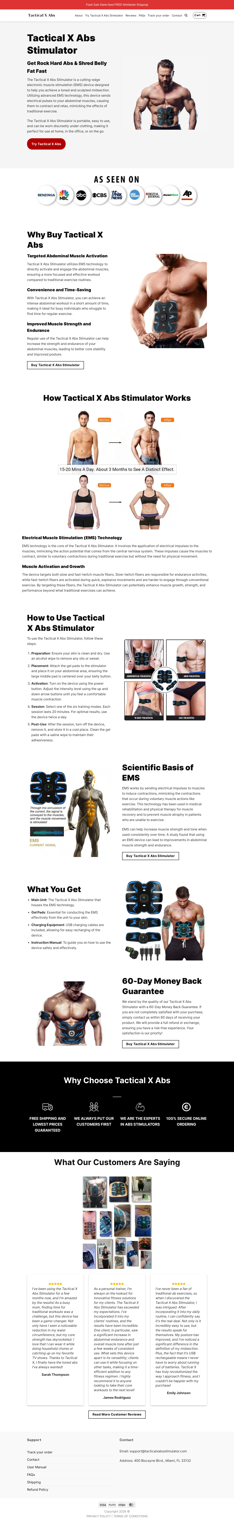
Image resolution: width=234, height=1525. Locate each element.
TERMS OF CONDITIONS (130, 1516)
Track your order (158, 15)
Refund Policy (37, 1489)
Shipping (34, 1482)
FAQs (142, 15)
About (79, 15)
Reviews (131, 15)
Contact (177, 15)
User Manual (36, 1467)
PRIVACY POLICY (99, 1516)
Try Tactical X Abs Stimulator (104, 15)
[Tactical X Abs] (41, 15)
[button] (186, 15)
